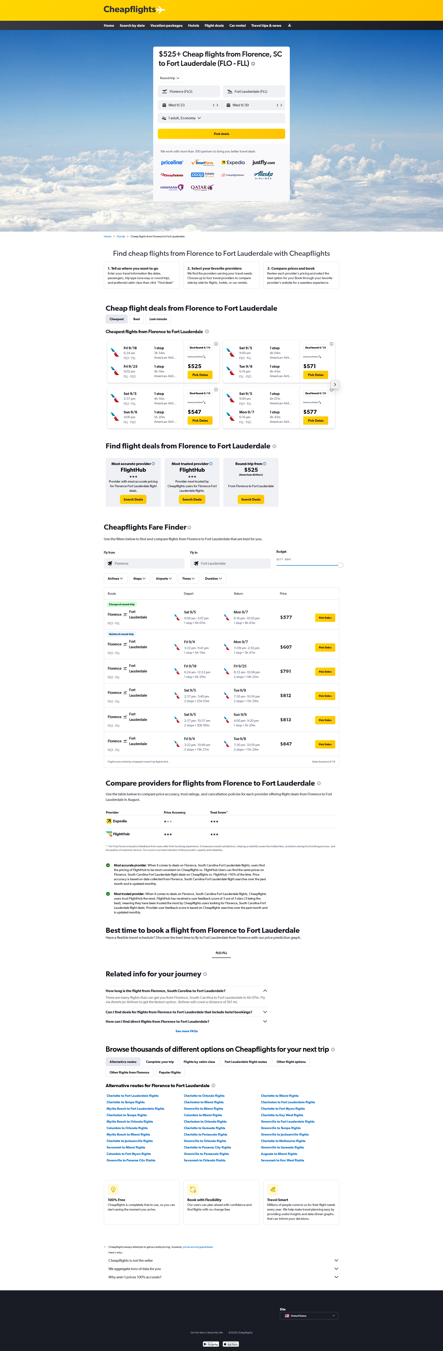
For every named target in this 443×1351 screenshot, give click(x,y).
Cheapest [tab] (117, 319)
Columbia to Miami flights (203, 1115)
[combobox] (170, 78)
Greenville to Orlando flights (205, 1141)
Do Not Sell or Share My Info (207, 1332)
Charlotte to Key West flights (282, 1115)
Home (109, 25)
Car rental (237, 25)
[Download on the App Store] (231, 1344)
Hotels (193, 25)
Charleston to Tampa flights (127, 1115)
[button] (253, 64)
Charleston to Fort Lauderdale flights (288, 1102)
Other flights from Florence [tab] (129, 1072)
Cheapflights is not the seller (130, 1260)
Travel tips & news (266, 25)
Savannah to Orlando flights (204, 1160)
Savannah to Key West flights (282, 1160)
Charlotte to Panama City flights (207, 1147)
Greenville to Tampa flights (281, 1128)
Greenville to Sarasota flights (282, 1147)
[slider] (340, 565)
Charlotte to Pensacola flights (205, 1134)
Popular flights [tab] (170, 1072)
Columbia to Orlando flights (127, 1128)
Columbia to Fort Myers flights (129, 1154)
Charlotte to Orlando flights (204, 1096)
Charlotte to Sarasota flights (204, 1128)
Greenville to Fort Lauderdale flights (287, 1121)
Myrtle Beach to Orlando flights (130, 1121)
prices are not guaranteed (198, 1247)
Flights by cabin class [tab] (199, 1062)
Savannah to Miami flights (126, 1147)
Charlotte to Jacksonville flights (130, 1141)
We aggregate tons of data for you (134, 1269)
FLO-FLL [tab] (221, 953)
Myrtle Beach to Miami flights (128, 1134)
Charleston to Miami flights (204, 1102)
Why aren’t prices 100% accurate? (135, 1277)
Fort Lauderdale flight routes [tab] (246, 1062)
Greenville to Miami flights (203, 1108)
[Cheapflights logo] (130, 10)
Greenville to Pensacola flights (206, 1154)
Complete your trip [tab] (160, 1062)
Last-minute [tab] (158, 319)
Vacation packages (166, 25)
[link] (133, 499)
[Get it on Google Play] (211, 1344)
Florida (121, 236)
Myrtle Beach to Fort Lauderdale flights (135, 1108)
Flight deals (214, 25)
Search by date (132, 25)
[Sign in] (289, 25)
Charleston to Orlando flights (205, 1121)
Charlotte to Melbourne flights (283, 1141)
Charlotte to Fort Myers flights (283, 1108)
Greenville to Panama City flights (131, 1160)
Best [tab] (136, 319)
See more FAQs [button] (187, 1031)
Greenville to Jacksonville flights (285, 1134)
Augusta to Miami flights (279, 1154)
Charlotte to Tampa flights (126, 1102)
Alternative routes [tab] (123, 1062)
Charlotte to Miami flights (280, 1096)
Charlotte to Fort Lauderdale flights (133, 1096)
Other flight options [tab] (291, 1062)
